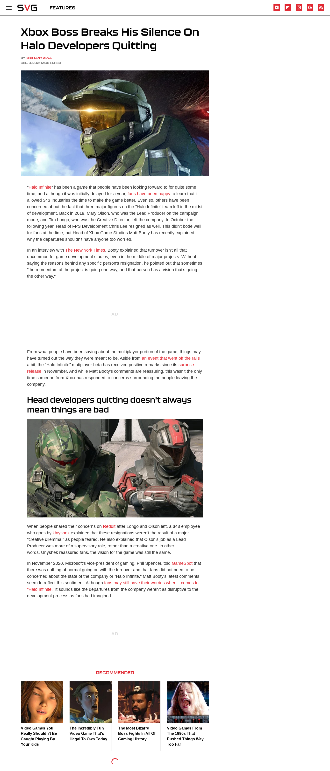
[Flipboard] (288, 9)
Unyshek (61, 532)
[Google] (310, 9)
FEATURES (62, 7)
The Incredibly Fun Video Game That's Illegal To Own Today (88, 733)
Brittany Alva (39, 58)
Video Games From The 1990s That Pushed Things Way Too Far (185, 736)
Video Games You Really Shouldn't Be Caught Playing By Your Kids (39, 736)
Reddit (109, 526)
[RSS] (321, 9)
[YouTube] (276, 9)
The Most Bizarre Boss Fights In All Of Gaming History (136, 733)
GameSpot (182, 563)
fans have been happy (149, 193)
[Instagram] (299, 9)
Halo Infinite (40, 187)
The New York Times (85, 250)
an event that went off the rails (171, 358)
